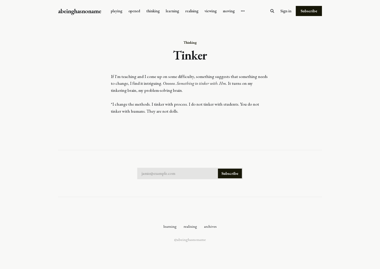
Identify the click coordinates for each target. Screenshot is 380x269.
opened (134, 10)
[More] (242, 11)
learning (172, 10)
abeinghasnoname (79, 11)
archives (210, 226)
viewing (211, 10)
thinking (153, 10)
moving (229, 10)
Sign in (285, 10)
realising (191, 10)
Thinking (190, 42)
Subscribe (309, 11)
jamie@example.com (190, 173)
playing (116, 10)
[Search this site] (272, 11)
